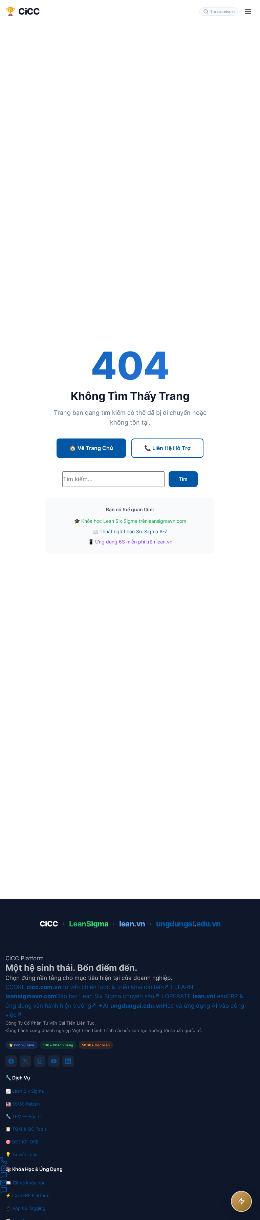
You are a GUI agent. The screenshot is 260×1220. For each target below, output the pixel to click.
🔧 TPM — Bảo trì (23, 1116)
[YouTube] (54, 1061)
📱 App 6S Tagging (25, 1208)
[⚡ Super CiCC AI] (241, 1201)
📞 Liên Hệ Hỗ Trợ (167, 448)
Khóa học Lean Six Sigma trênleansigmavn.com (133, 521)
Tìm (183, 479)
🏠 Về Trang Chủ (91, 448)
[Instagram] (39, 1061)
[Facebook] (11, 1061)
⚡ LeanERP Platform (27, 1195)
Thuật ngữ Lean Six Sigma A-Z (134, 531)
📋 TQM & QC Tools (26, 1129)
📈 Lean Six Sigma (24, 1091)
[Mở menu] (248, 11)
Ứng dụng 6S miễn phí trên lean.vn (133, 541)
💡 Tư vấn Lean (21, 1154)
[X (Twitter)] (25, 1061)
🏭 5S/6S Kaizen (22, 1104)
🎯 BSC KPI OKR (22, 1141)
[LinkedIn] (68, 1061)
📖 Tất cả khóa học (25, 1182)
